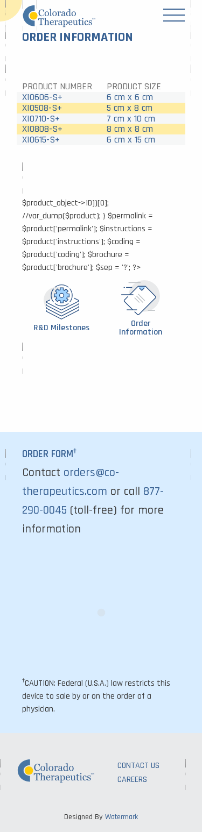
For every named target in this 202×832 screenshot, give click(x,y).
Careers (132, 779)
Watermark (121, 817)
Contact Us (138, 765)
